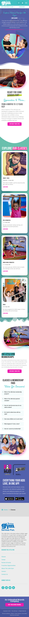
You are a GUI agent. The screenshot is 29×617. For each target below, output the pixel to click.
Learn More (22, 6)
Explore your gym (15, 124)
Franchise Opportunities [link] (8, 565)
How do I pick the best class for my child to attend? (12, 406)
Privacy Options (17, 613)
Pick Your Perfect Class (7, 6)
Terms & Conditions (6, 613)
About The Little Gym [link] (7, 568)
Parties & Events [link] (6, 562)
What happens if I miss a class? (12, 424)
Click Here (9, 499)
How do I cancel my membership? (12, 428)
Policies (12, 613)
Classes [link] (3, 556)
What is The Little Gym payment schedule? (12, 399)
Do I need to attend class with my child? (12, 413)
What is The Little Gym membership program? (13, 392)
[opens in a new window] (2, 587)
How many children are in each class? (13, 419)
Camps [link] (3, 559)
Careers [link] (3, 571)
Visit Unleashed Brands (14, 605)
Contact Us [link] (4, 574)
